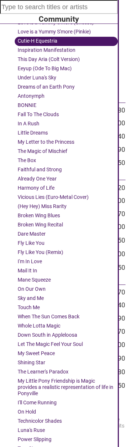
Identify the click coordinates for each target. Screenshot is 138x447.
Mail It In (27, 271)
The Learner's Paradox (43, 372)
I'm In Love (30, 261)
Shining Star (31, 363)
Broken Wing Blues (39, 215)
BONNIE (27, 105)
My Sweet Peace (36, 353)
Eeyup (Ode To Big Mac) (45, 68)
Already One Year (37, 179)
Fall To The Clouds (38, 114)
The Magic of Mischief (42, 151)
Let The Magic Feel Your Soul (50, 344)
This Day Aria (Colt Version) (49, 59)
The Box (27, 160)
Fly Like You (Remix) (40, 252)
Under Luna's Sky (37, 78)
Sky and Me (31, 298)
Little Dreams (33, 133)
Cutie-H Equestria (37, 41)
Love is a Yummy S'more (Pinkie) (54, 32)
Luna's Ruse (31, 430)
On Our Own (32, 289)
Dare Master (32, 234)
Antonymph (31, 96)
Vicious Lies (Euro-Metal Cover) (53, 197)
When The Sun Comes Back (48, 317)
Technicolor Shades (40, 421)
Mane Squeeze (34, 280)
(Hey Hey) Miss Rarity (42, 206)
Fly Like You (31, 243)
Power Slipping (35, 439)
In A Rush (28, 124)
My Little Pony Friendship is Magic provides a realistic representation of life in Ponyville (65, 387)
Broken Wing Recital (40, 225)
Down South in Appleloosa (47, 335)
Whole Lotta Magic (39, 326)
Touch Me (29, 307)
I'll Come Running (37, 403)
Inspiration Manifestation (46, 50)
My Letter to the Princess (46, 142)
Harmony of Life (36, 188)
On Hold (27, 412)
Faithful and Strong (40, 170)
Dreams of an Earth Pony (46, 87)
